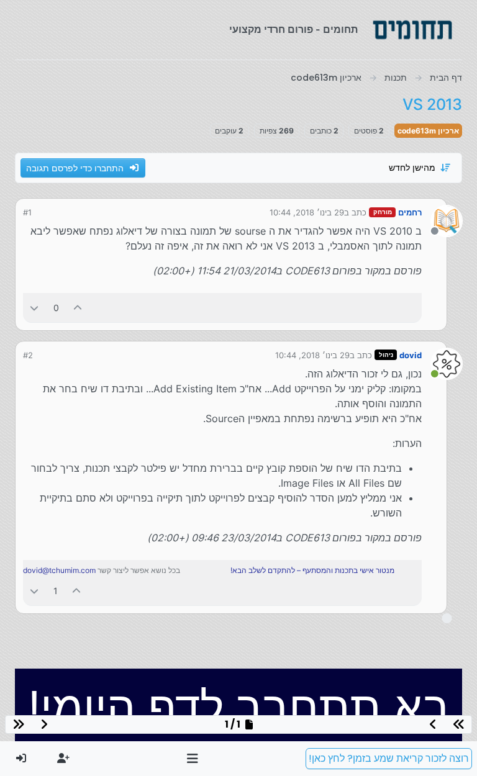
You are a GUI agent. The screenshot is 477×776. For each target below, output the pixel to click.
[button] (193, 758)
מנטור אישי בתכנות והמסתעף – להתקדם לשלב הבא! (312, 570)
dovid (410, 355)
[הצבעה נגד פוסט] (34, 307)
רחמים (410, 212)
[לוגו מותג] (412, 30)
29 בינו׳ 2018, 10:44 (307, 212)
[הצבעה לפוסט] (78, 307)
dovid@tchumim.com (59, 570)
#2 (28, 355)
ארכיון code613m (428, 130)
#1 (27, 212)
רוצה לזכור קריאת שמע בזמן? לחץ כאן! (389, 758)
